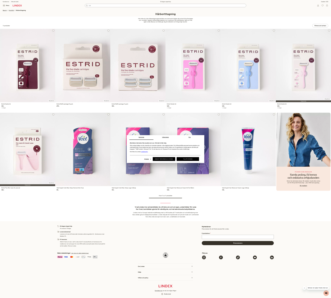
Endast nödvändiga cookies (164, 159)
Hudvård (11, 10)
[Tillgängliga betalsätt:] (93, 257)
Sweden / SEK (324, 1)
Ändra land (167, 294)
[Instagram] (204, 257)
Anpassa (146, 159)
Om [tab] (190, 137)
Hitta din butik (14, 1)
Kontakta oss (158, 290)
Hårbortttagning (21, 10)
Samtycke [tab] (141, 137)
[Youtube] (255, 257)
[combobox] (165, 5)
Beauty (5, 10)
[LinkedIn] (272, 257)
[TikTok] (238, 257)
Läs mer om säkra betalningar (80, 253)
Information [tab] (165, 137)
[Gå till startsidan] (17, 5)
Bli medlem (303, 186)
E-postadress (206, 233)
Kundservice (6, 1)
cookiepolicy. (144, 151)
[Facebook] (221, 257)
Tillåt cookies (187, 159)
